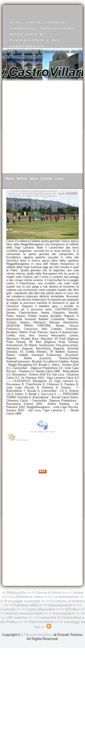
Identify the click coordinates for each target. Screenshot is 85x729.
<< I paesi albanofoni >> (40, 609)
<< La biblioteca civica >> (27, 597)
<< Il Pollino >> (73, 609)
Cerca (59, 178)
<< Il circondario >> (64, 613)
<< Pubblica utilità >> (26, 605)
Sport (34, 178)
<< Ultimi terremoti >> (40, 622)
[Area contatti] (58, 622)
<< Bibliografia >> (16, 592)
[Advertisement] (42, 127)
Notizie (22, 178)
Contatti (46, 178)
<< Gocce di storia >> (48, 592)
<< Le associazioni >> (66, 597)
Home (10, 178)
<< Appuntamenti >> (60, 605)
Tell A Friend (22, 440)
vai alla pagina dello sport (42, 431)
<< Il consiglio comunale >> (22, 601)
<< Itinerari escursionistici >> (24, 613)
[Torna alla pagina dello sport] (42, 428)
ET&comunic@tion (37, 635)
